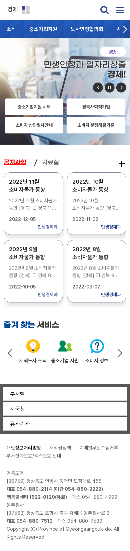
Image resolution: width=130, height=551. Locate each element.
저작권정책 (60, 448)
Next (119, 353)
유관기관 (20, 424)
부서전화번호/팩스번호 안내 (33, 456)
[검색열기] (104, 10)
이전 (98, 87)
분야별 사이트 (26, 10)
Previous (10, 353)
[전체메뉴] (119, 10)
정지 (109, 87)
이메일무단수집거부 (98, 448)
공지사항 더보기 (121, 163)
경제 (12, 9)
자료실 (50, 162)
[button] (125, 29)
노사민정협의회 (87, 29)
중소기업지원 (43, 29)
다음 (121, 87)
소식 (11, 29)
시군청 (17, 409)
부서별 (17, 394)
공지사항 (15, 162)
